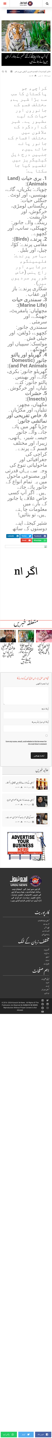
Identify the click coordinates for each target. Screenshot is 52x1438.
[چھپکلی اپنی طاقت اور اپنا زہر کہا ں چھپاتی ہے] (8, 706)
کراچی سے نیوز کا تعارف (43, 991)
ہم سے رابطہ (46, 994)
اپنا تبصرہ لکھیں (42, 754)
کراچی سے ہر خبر (21, 71)
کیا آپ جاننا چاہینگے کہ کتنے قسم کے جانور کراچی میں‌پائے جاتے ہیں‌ (26, 724)
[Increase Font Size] (6, 72)
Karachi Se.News (30, 1075)
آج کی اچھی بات (45, 1049)
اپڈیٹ (47, 1056)
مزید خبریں (46, 1063)
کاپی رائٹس (46, 998)
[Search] (47, 4)
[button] (40, 536)
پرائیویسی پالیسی (45, 1005)
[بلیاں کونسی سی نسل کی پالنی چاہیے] (44, 706)
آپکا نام (45, 779)
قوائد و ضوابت (45, 1001)
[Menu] (5, 3)
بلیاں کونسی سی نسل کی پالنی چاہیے (44, 719)
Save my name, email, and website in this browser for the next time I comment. (26, 813)
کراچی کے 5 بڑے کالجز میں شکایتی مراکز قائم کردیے (19, 852)
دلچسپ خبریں (33, 71)
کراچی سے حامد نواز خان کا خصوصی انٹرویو (20, 870)
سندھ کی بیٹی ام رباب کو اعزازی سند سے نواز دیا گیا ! (19, 887)
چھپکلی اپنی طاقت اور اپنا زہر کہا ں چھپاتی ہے (8, 721)
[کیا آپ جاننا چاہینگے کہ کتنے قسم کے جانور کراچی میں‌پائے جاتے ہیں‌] (26, 706)
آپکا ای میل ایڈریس (40, 792)
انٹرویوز (47, 1053)
